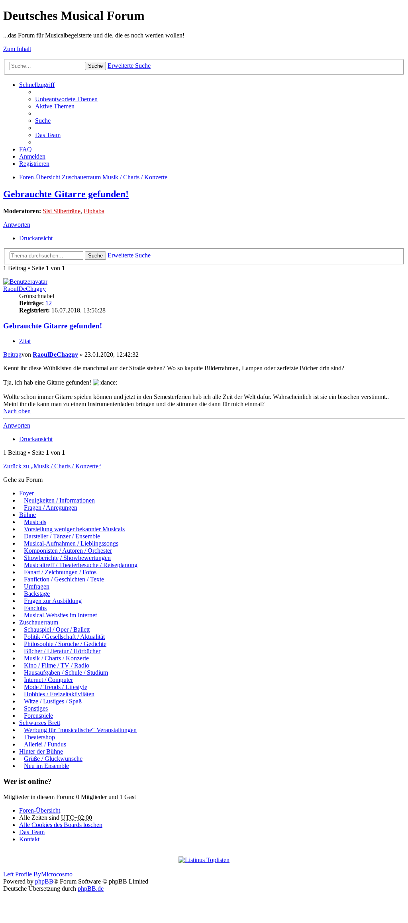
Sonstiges (36, 708)
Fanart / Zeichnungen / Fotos (60, 572)
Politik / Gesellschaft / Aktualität (64, 636)
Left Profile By (22, 874)
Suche (95, 66)
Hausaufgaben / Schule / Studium (66, 672)
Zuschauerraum (81, 177)
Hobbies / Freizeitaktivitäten (59, 694)
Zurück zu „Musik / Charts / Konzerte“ (52, 466)
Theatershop (39, 737)
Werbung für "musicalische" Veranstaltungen (80, 730)
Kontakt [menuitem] (29, 839)
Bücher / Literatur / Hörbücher (62, 651)
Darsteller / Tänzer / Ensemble (62, 536)
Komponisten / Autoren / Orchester (68, 550)
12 (48, 303)
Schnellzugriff (37, 84)
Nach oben (17, 411)
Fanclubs (35, 608)
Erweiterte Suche (129, 65)
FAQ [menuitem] (25, 149)
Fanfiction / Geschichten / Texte (64, 579)
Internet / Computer (48, 679)
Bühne (27, 514)
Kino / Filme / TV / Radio (56, 665)
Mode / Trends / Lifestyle (55, 686)
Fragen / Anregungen (50, 507)
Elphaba (94, 211)
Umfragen (36, 586)
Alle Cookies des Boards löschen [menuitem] (60, 824)
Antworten (16, 224)
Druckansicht (36, 238)
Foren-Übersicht (39, 177)
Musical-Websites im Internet (60, 615)
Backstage (37, 593)
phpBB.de (91, 888)
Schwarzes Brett (39, 722)
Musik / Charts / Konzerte (134, 177)
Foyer (26, 493)
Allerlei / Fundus (45, 744)
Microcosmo (57, 874)
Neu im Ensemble (46, 765)
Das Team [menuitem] (48, 135)
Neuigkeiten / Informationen (59, 500)
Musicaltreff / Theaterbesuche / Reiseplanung (80, 565)
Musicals (35, 521)
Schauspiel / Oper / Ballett (57, 629)
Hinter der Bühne (41, 751)
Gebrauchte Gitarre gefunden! (66, 194)
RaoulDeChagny (24, 288)
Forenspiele (38, 715)
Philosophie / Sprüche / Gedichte (65, 643)
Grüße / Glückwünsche (53, 758)
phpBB (44, 881)
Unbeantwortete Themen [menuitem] (66, 99)
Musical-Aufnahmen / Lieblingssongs (71, 543)
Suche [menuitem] (43, 120)
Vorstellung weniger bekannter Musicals (74, 529)
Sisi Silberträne (61, 211)
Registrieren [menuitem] (34, 163)
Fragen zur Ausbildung (53, 600)
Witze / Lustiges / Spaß (53, 701)
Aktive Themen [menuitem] (55, 106)
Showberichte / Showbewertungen (67, 557)
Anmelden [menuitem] (32, 156)
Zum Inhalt (17, 48)
